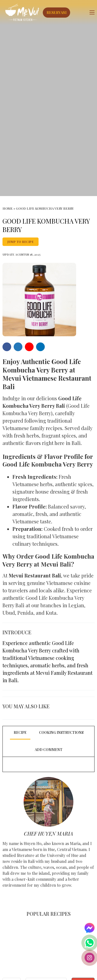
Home (7, 208)
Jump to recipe (20, 242)
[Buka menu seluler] (92, 12)
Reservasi (57, 12)
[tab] (20, 733)
